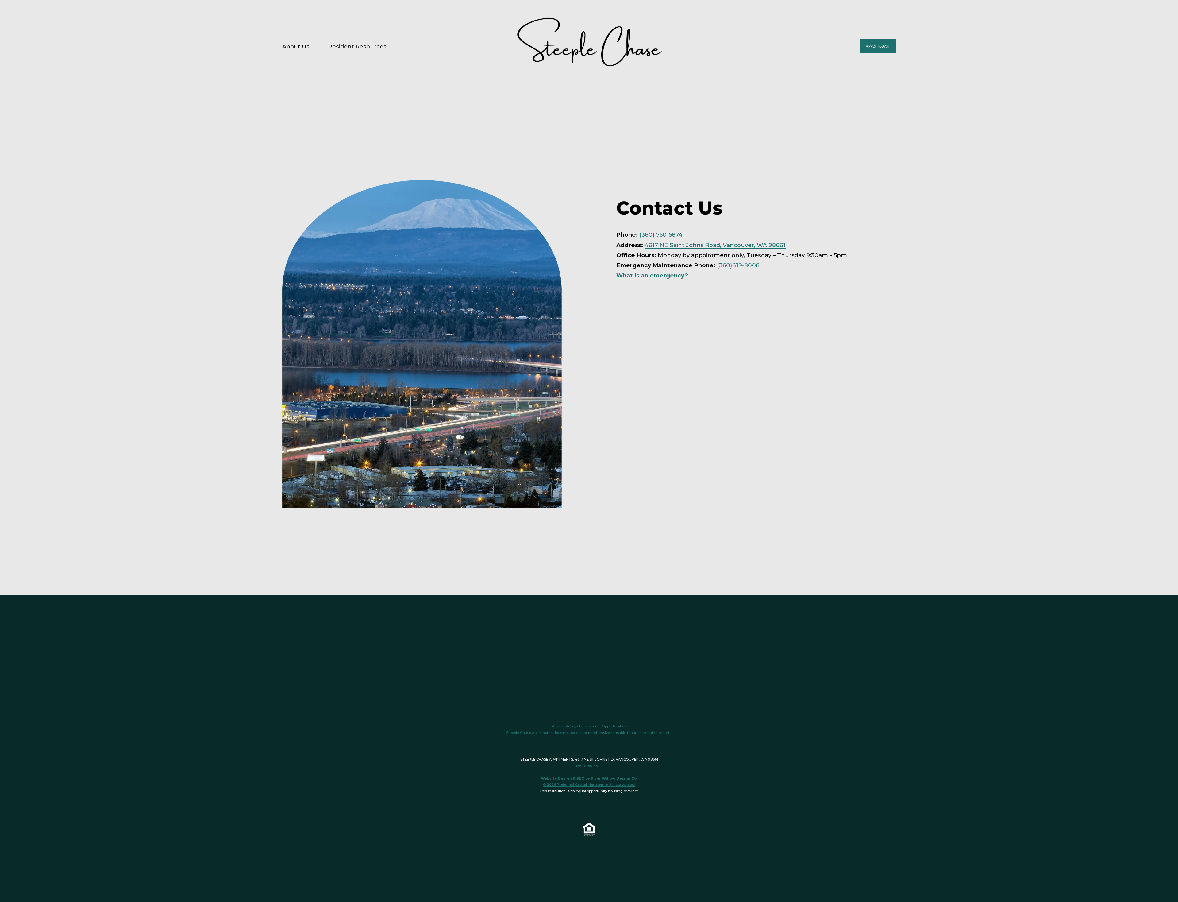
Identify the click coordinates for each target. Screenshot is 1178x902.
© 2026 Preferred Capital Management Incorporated (589, 784)
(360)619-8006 (738, 265)
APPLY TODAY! (877, 46)
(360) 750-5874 (661, 234)
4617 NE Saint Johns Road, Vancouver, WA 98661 (715, 245)
